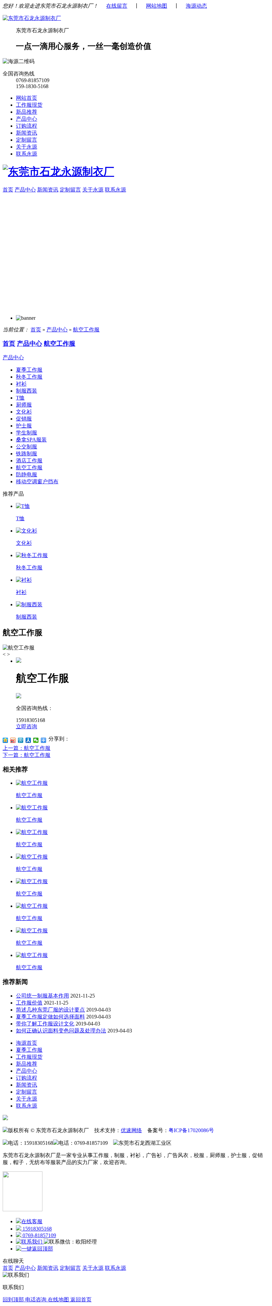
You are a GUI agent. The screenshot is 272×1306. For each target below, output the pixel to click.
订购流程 (26, 126)
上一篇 (26, 748)
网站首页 (26, 98)
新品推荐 (26, 112)
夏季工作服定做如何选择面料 (50, 1016)
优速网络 (131, 1130)
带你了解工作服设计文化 (45, 1023)
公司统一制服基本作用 (42, 996)
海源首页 (26, 1043)
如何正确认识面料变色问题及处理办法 (61, 1030)
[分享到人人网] (28, 740)
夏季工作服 (29, 1050)
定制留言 (26, 140)
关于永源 (26, 147)
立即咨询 (26, 726)
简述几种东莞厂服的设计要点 (50, 1009)
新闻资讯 (26, 133)
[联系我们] (30, 1242)
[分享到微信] (36, 740)
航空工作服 (86, 329)
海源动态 (196, 6)
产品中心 (26, 119)
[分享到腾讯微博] (21, 740)
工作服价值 (29, 1003)
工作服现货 (29, 105)
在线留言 (116, 6)
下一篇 (26, 755)
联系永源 (26, 154)
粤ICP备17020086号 (191, 1130)
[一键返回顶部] (34, 1248)
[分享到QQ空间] (5, 740)
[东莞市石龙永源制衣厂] (32, 18)
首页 (8, 189)
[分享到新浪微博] (13, 740)
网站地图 (156, 6)
